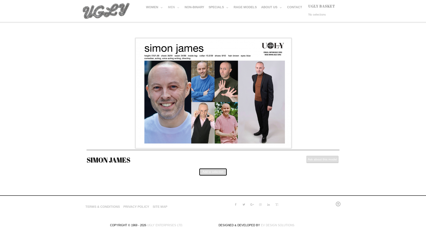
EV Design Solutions (277, 225)
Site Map (160, 206)
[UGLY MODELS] (106, 10)
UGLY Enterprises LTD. (165, 225)
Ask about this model (322, 159)
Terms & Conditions (102, 206)
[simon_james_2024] (213, 93)
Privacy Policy (136, 206)
